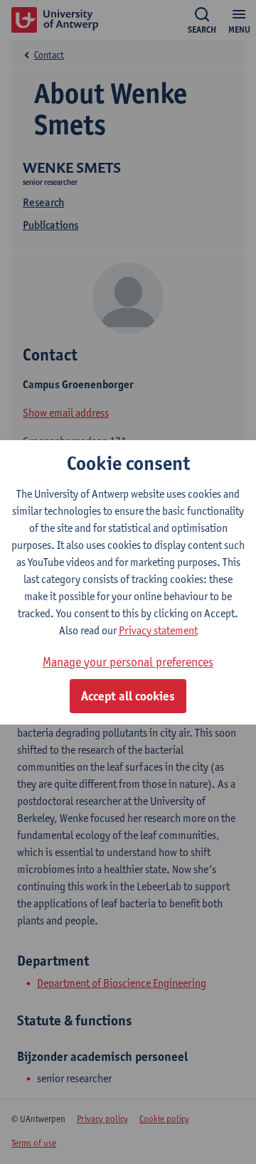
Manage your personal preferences (128, 661)
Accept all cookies (128, 696)
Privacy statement (158, 630)
